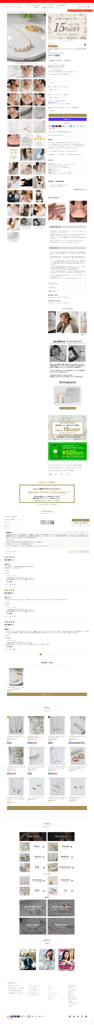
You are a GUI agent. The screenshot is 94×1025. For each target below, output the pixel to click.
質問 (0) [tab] (14, 551)
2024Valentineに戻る (48, 817)
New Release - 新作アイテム (34, 989)
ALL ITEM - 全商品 (32, 987)
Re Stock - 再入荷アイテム (33, 990)
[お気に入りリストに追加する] (85, 45)
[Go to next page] (56, 654)
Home (8, 12)
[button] (9, 38)
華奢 (56, 470)
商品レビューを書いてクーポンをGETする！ (58, 86)
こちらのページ (69, 242)
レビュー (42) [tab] (8, 551)
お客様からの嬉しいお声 (73, 999)
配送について (70, 992)
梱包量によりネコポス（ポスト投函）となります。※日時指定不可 (63, 107)
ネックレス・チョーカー (53, 992)
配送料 (49, 66)
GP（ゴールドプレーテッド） (58, 465)
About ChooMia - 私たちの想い (34, 985)
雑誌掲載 (71, 470)
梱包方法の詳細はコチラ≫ (53, 102)
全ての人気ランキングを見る (46, 807)
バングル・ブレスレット (53, 994)
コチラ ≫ (69, 297)
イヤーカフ (50, 987)
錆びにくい (66, 470)
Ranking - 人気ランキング (33, 992)
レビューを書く (81, 520)
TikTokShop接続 (77, 465)
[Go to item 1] (43, 522)
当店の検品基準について (73, 985)
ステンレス (69, 467)
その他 (49, 999)
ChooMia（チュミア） (83, 1021)
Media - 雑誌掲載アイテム (33, 994)
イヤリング (50, 989)
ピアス (49, 985)
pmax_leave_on (69, 465)
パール (74, 467)
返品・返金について (72, 990)
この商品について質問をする (81, 523)
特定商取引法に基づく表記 (73, 1002)
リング (49, 990)
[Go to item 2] (47, 522)
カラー (50, 79)
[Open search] (70, 551)
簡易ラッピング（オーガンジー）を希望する (58, 94)
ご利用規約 (70, 1005)
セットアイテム (51, 995)
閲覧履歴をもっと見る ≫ (47, 694)
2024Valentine (14, 12)
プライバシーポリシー (72, 1004)
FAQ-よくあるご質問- (72, 989)
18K (50, 465)
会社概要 (70, 1000)
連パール (60, 470)
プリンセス (79, 467)
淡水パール (51, 470)
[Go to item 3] (52, 522)
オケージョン (62, 467)
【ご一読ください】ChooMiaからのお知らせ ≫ (59, 131)
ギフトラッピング (51, 997)
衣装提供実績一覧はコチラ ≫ (80, 189)
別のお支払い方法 (67, 122)
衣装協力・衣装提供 (72, 997)
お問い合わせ (70, 994)
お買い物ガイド (71, 987)
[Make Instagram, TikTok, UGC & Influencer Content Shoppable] (83, 335)
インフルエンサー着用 (53, 467)
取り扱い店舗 (70, 995)
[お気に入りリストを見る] (85, 7)
